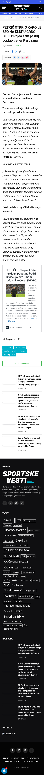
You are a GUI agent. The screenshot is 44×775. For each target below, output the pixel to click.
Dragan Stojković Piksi (26, 535)
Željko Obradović (11, 629)
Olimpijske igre (30, 590)
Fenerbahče (23, 545)
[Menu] (4, 7)
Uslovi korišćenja (31, 762)
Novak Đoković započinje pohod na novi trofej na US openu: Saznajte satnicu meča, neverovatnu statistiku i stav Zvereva (29, 400)
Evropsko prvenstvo (10, 545)
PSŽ (37, 597)
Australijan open (29, 521)
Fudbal (18, 46)
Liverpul (22, 576)
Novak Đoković (13, 590)
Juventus (30, 556)
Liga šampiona (10, 576)
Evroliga (21, 540)
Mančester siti (26, 580)
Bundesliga (17, 525)
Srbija (18, 611)
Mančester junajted (11, 580)
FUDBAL (18, 13)
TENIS (39, 13)
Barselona (7, 525)
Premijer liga (26, 596)
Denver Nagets (10, 535)
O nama (6, 758)
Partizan (23, 351)
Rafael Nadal (7, 601)
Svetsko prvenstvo (12, 621)
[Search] (40, 7)
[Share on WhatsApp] (24, 51)
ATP (18, 520)
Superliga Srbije (9, 355)
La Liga (6, 572)
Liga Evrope (16, 572)
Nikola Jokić (17, 585)
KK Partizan (12, 567)
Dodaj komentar (22, 363)
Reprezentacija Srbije (17, 605)
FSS (23, 556)
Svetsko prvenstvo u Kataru (13, 625)
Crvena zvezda (15, 530)
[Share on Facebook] (12, 51)
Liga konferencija (10, 351)
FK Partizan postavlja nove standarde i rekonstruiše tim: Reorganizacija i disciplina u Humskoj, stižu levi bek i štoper (29, 422)
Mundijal (35, 580)
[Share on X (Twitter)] (16, 51)
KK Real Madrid (27, 568)
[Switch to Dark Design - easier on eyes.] (40, 2)
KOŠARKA (29, 13)
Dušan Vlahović (8, 541)
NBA (6, 585)
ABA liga (9, 520)
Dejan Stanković (34, 531)
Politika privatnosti (30, 758)
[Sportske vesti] (22, 8)
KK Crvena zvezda (16, 561)
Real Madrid (18, 601)
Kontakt (15, 758)
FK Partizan (8, 347)
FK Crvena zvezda (16, 550)
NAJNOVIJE (7, 13)
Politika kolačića (13, 762)
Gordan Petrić (20, 347)
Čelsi (25, 625)
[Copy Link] (20, 51)
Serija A (8, 611)
